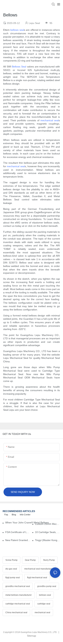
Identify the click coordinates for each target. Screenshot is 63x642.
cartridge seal (43, 604)
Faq (6, 514)
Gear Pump (30, 560)
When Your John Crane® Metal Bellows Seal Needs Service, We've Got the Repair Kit (28, 522)
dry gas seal (11, 569)
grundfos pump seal (46, 586)
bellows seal (17, 29)
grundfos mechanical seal (17, 586)
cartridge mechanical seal (17, 604)
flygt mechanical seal (37, 577)
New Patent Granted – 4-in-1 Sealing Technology (18, 540)
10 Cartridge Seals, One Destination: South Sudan (47, 532)
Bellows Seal (19, 66)
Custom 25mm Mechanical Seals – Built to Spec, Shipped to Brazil (47, 524)
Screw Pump (11, 560)
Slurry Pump (49, 560)
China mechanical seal (16, 612)
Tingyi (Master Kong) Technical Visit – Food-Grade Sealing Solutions (47, 540)
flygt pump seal (12, 577)
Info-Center (25, 514)
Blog (14, 514)
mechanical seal (49, 120)
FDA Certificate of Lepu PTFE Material (18, 532)
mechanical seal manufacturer (38, 569)
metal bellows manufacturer (18, 595)
